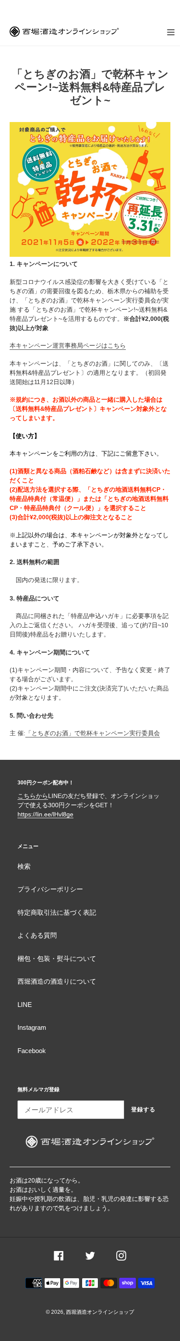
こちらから (32, 795)
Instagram (31, 1027)
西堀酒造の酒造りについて (56, 981)
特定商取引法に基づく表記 (56, 912)
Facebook (31, 1050)
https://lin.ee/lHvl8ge (45, 814)
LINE (24, 1004)
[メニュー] (171, 31)
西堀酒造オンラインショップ (100, 1312)
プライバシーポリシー (50, 889)
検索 (24, 866)
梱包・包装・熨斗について (56, 958)
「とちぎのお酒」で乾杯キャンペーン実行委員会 (92, 733)
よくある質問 (37, 935)
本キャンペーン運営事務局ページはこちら (68, 345)
